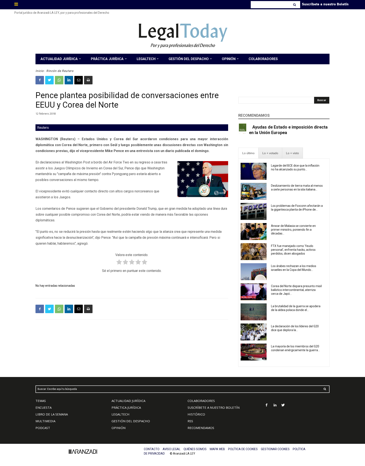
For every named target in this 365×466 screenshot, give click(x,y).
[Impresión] (88, 80)
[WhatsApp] (59, 80)
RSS (190, 421)
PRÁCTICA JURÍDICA (126, 407)
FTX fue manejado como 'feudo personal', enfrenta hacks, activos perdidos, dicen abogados (293, 249)
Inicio (39, 71)
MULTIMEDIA (45, 421)
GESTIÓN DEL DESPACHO (131, 421)
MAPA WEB (217, 449)
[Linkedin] (69, 80)
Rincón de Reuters (60, 71)
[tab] (248, 153)
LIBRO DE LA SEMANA (51, 414)
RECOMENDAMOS (201, 428)
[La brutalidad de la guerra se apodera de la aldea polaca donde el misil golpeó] (254, 311)
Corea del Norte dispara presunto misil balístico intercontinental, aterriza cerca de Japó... (296, 289)
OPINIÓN (118, 428)
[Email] (78, 80)
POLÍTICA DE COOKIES (243, 449)
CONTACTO (151, 449)
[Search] (295, 4)
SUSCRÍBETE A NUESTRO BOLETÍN (214, 407)
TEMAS (40, 401)
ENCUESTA (43, 407)
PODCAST (42, 428)
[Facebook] (39, 80)
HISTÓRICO (196, 414)
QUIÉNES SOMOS (195, 449)
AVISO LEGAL (171, 449)
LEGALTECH (120, 414)
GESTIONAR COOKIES (275, 449)
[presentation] (248, 153)
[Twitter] (49, 80)
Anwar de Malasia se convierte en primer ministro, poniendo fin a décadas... (293, 229)
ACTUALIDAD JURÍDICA (128, 401)
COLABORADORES (201, 401)
